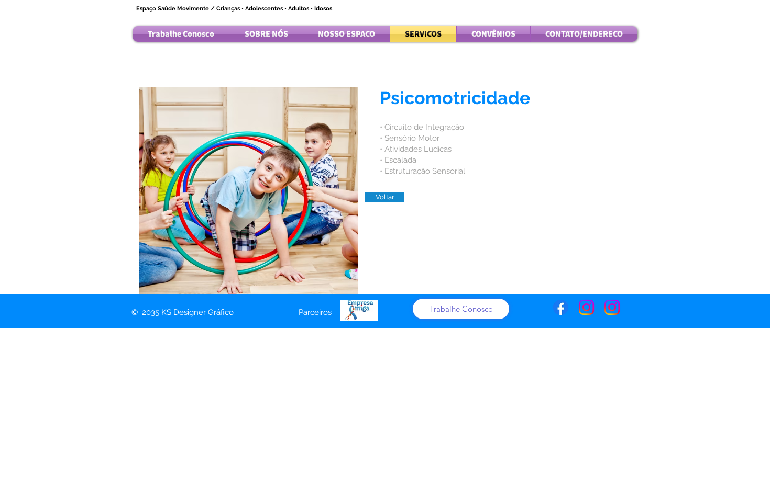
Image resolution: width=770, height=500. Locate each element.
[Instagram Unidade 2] (612, 307)
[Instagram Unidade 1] (586, 307)
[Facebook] (561, 307)
